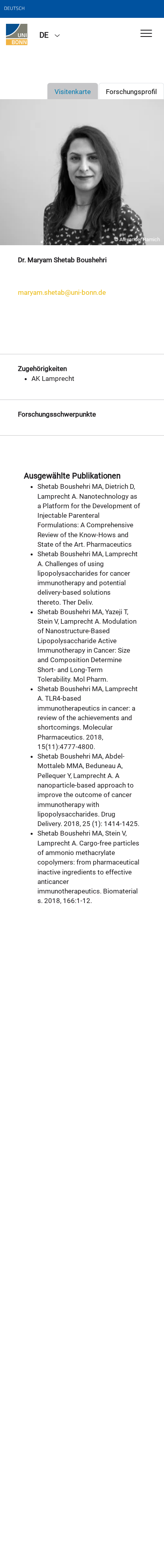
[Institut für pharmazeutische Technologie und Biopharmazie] (16, 34)
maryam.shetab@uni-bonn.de (62, 292)
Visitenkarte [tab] (73, 92)
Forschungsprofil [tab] (131, 92)
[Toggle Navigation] (146, 34)
